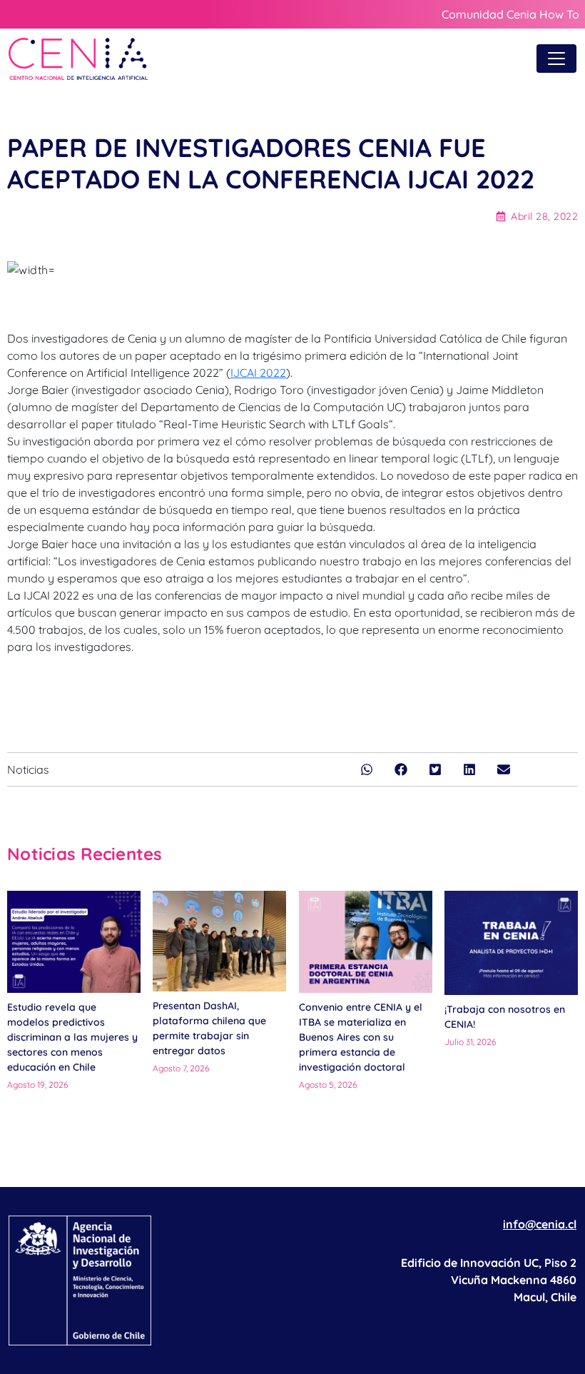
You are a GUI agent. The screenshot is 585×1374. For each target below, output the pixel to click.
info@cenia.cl (539, 1224)
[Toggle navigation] (556, 58)
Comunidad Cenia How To (510, 14)
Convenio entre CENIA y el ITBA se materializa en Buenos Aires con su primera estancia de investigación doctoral (360, 1037)
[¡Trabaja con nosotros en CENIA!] (511, 943)
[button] (366, 769)
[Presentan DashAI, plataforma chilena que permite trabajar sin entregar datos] (219, 941)
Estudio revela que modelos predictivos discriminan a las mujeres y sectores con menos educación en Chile (72, 1037)
